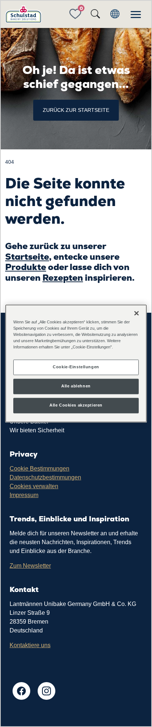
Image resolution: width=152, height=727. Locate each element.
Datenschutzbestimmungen (45, 477)
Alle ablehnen (75, 386)
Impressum (24, 495)
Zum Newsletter (30, 566)
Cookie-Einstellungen (76, 367)
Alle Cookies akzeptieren (76, 405)
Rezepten (62, 277)
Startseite (27, 256)
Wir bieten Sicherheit (37, 430)
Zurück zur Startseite (76, 110)
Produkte (25, 267)
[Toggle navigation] (136, 14)
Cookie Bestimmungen (39, 468)
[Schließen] (136, 313)
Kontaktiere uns (30, 645)
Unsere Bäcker (29, 421)
